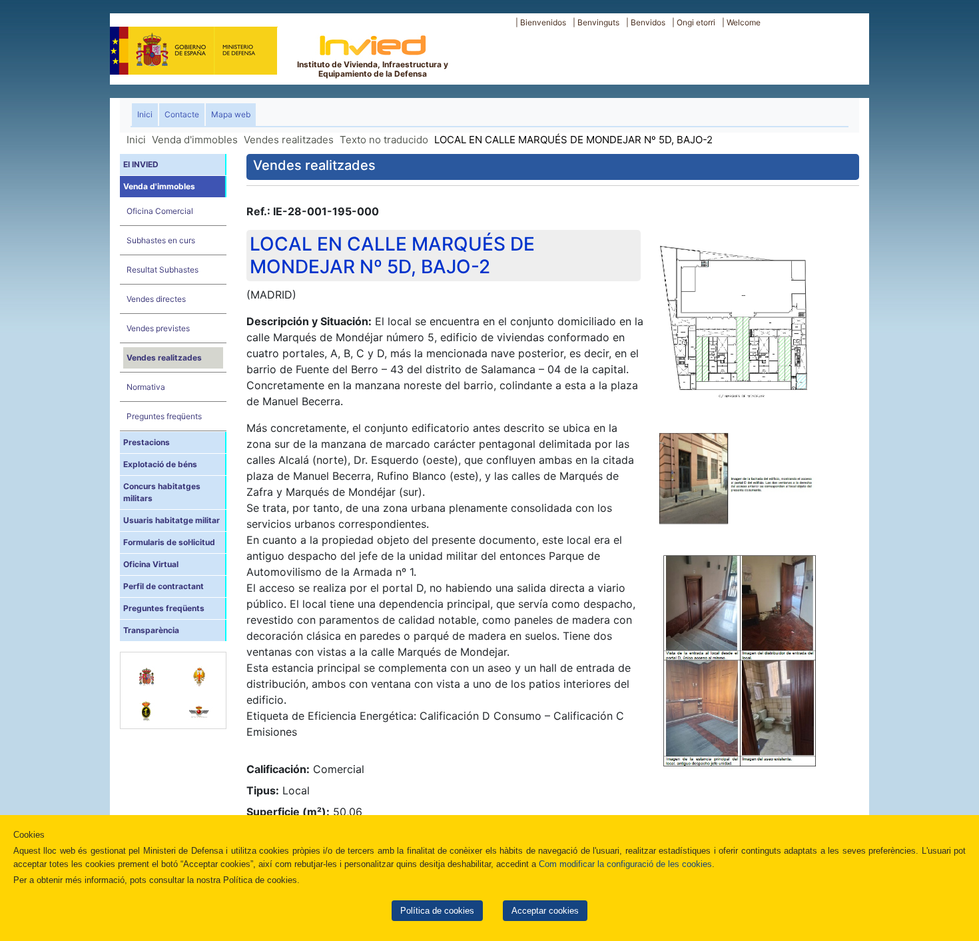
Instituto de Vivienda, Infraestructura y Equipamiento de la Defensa (372, 69)
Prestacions (146, 442)
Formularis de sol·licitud (169, 542)
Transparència (151, 630)
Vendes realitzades (289, 139)
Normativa (146, 387)
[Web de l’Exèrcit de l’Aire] (199, 704)
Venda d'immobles (195, 139)
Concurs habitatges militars (161, 492)
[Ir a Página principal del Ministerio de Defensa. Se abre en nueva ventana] (193, 49)
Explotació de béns (160, 464)
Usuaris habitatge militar (171, 520)
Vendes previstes (158, 328)
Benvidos (648, 22)
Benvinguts (598, 22)
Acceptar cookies (545, 911)
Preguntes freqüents (164, 416)
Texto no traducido (384, 139)
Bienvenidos (543, 22)
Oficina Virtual (150, 564)
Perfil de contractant (163, 586)
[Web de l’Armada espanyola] (147, 704)
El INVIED (141, 164)
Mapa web (230, 114)
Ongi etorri (696, 22)
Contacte (181, 114)
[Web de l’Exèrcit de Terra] (199, 669)
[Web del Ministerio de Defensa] (147, 669)
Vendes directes (156, 299)
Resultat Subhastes (162, 270)
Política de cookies (437, 911)
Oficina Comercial (160, 211)
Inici (147, 114)
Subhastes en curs (161, 240)
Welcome (744, 22)
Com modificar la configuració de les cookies (625, 864)
